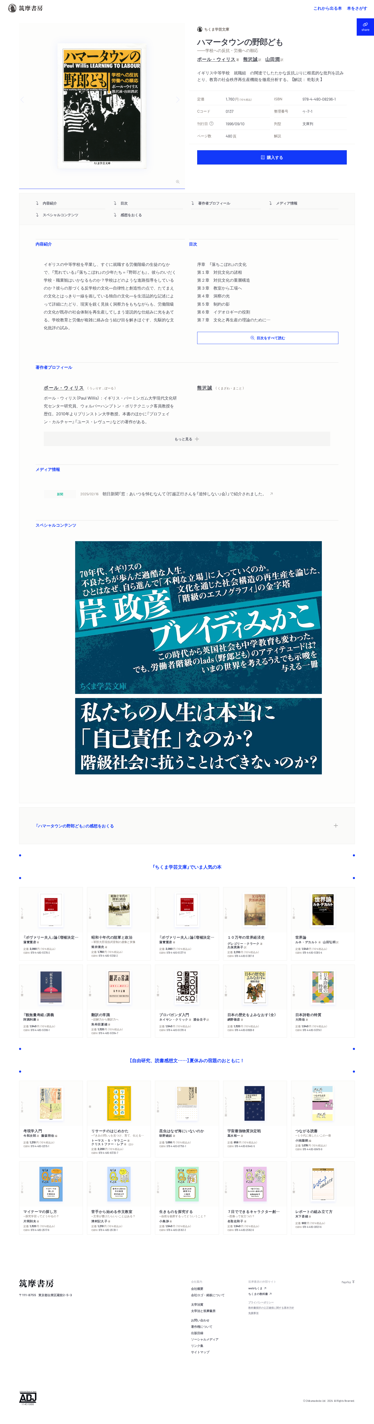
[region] (187, 494)
